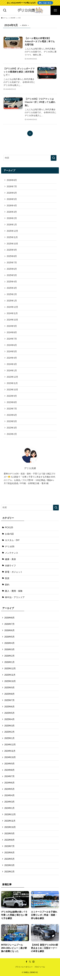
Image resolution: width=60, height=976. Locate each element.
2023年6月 (12, 415)
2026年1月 (12, 224)
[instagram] (33, 961)
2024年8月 (12, 332)
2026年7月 (12, 186)
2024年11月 (12, 313)
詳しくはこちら (45, 3)
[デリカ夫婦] (30, 10)
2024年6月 (12, 345)
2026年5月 (12, 199)
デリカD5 (9, 546)
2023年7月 (12, 409)
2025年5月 (12, 275)
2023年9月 (12, 396)
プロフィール (39, 967)
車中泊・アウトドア (15, 597)
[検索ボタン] (4, 10)
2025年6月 (12, 269)
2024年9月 (12, 326)
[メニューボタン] (55, 10)
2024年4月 (12, 358)
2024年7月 (12, 339)
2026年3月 (12, 212)
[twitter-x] (30, 961)
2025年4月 (12, 281)
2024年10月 (12, 320)
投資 (7, 578)
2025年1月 (12, 301)
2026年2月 (12, 218)
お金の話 (9, 534)
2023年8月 (12, 402)
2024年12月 (12, 307)
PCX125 (9, 527)
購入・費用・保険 (13, 591)
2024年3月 (12, 364)
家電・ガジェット (13, 572)
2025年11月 (12, 237)
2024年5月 (12, 351)
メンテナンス (11, 553)
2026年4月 (12, 205)
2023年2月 (12, 434)
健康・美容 (10, 559)
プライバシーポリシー (24, 967)
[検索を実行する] (54, 158)
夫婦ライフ (10, 565)
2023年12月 (12, 377)
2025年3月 (12, 288)
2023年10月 (12, 389)
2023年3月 (12, 428)
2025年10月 (12, 244)
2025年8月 (12, 256)
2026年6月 (12, 193)
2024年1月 (12, 370)
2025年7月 (12, 262)
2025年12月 (12, 231)
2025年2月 (12, 294)
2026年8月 (12, 180)
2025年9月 (12, 250)
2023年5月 (12, 421)
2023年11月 (12, 383)
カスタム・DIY (12, 540)
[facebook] (26, 961)
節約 (7, 584)
